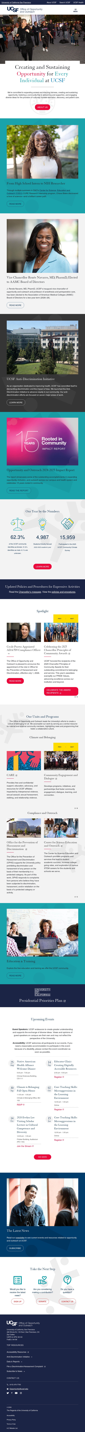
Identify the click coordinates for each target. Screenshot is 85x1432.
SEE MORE (42, 1157)
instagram (21, 1394)
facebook (11, 1394)
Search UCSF (65, 2)
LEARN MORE (16, 402)
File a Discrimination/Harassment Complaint (26, 1366)
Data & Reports (14, 1361)
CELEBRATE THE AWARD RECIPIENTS (59, 691)
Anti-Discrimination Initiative (19, 1356)
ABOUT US (42, 107)
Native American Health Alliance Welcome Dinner (26, 1065)
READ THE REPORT (18, 490)
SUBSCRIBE (15, 1248)
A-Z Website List (12, 1428)
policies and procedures (63, 591)
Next (72, 618)
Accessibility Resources (18, 1352)
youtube (16, 1394)
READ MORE (15, 203)
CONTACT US (67, 1301)
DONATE (42, 1301)
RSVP (19, 1104)
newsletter (20, 1237)
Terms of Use (11, 1424)
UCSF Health (78, 2)
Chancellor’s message (30, 591)
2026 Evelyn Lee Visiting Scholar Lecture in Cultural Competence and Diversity (27, 1125)
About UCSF (51, 2)
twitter (8, 1394)
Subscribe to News (16, 1371)
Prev (59, 618)
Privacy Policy (11, 1420)
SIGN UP (17, 1301)
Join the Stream (24, 1146)
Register (58, 1076)
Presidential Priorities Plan (42, 1000)
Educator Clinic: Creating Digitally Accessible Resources (65, 1065)
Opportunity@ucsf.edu (19, 1388)
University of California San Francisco (16, 2)
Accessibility (11, 1415)
